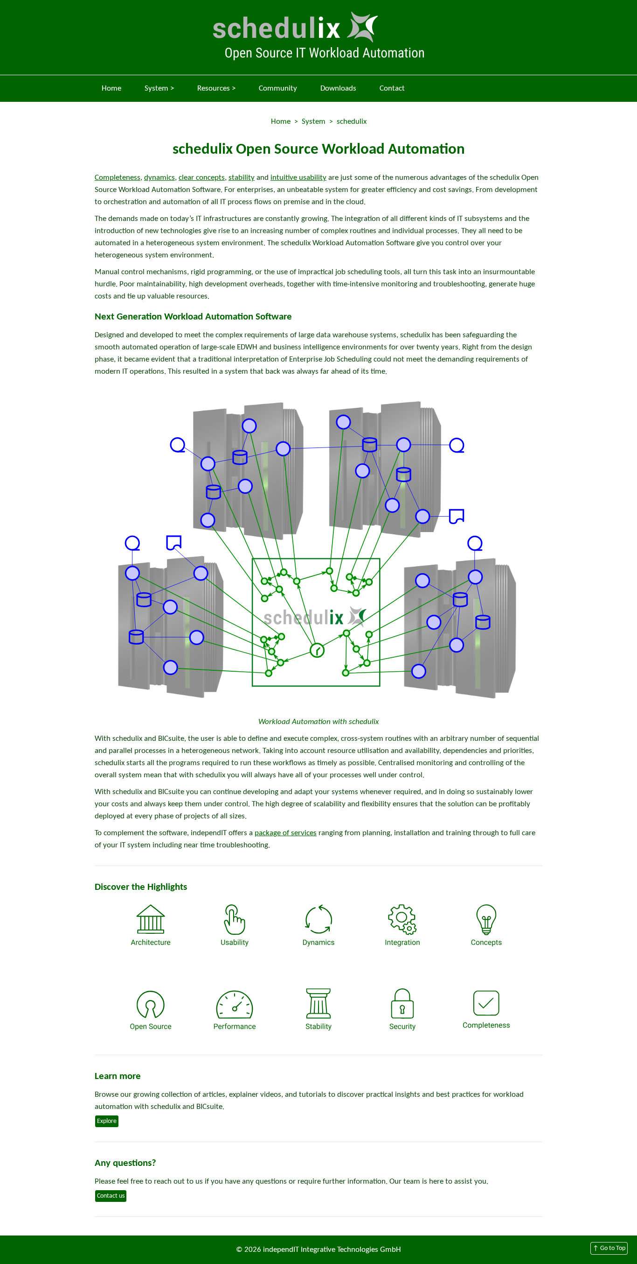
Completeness (117, 178)
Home (111, 88)
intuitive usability (298, 178)
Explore (107, 1121)
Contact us (111, 1196)
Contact (392, 88)
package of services (286, 833)
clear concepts (202, 178)
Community (278, 88)
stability (241, 178)
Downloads (338, 88)
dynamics (159, 178)
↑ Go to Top (609, 1248)
